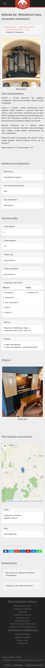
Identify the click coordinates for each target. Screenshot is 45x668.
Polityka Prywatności (34, 665)
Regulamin (18, 665)
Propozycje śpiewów (22, 609)
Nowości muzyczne (22, 615)
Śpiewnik (22, 612)
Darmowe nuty (22, 618)
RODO (7, 665)
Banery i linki (22, 640)
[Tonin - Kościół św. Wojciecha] (22, 469)
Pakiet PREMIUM (22, 634)
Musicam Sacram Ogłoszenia (23, 627)
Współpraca (22, 643)
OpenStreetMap (17, 501)
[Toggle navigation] (5, 3)
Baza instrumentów (22, 606)
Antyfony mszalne (22, 621)
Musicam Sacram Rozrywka (22, 624)
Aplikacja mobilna (22, 637)
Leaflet (8, 501)
